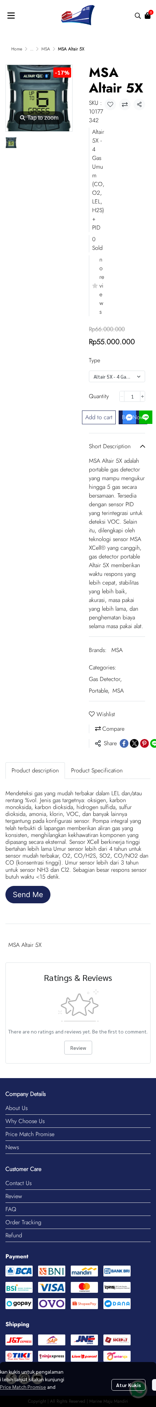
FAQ (10, 1209)
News (12, 1147)
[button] (138, 16)
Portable (99, 690)
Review (78, 1047)
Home (16, 49)
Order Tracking (23, 1222)
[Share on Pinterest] (144, 743)
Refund (13, 1235)
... (31, 49)
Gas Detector (105, 679)
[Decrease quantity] (122, 396)
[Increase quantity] (142, 396)
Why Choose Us (25, 1121)
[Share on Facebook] (124, 743)
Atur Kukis (128, 1385)
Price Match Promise (29, 1134)
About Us (16, 1108)
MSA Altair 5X (25, 945)
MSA (45, 49)
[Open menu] (11, 15)
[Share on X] (134, 743)
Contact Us (18, 1183)
